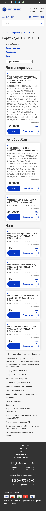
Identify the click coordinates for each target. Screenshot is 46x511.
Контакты (23, 449)
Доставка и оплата (22, 454)
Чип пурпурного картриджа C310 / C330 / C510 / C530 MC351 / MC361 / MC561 (22, 298)
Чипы (8, 56)
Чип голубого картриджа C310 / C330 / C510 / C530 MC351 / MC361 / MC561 (22, 236)
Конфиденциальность (23, 457)
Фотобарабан (11, 52)
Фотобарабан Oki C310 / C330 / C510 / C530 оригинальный (21, 201)
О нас (22, 452)
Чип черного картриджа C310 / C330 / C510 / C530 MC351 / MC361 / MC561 (21, 329)
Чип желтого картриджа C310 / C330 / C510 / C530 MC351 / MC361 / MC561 (21, 267)
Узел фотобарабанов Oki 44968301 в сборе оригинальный (22, 149)
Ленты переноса (13, 48)
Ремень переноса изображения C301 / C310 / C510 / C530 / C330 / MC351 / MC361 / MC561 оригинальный (22, 79)
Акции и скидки (22, 446)
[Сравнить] (37, 126)
